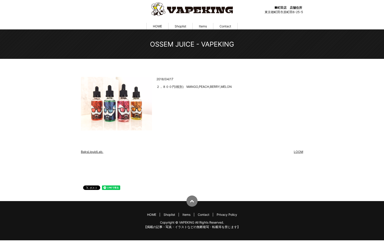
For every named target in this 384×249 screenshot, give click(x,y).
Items (203, 26)
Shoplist (180, 26)
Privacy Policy (227, 214)
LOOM (298, 152)
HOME (157, 26)
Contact (225, 26)
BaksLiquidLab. (92, 152)
